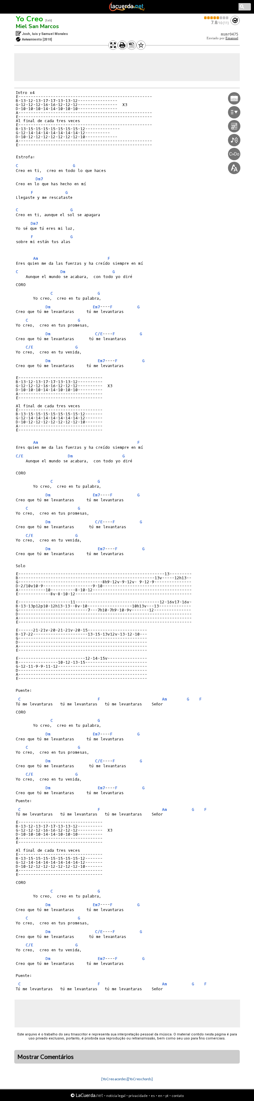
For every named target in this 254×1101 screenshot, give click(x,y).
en (160, 1096)
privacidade (138, 1096)
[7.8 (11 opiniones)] (216, 17)
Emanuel (232, 38)
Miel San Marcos (37, 26)
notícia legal (115, 1096)
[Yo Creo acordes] (114, 1079)
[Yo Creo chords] (140, 1079)
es (153, 1096)
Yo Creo (29, 19)
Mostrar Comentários (45, 1056)
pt (167, 1096)
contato (178, 1096)
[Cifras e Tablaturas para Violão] (127, 9)
